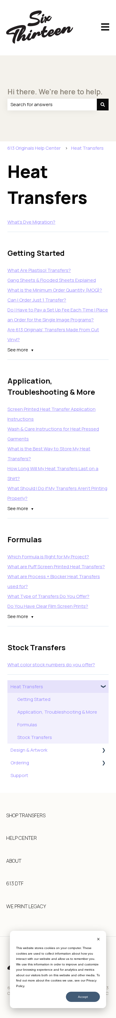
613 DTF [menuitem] (15, 883)
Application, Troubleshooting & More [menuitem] (57, 712)
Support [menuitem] (19, 775)
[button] (104, 687)
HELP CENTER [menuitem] (21, 838)
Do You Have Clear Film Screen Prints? (47, 606)
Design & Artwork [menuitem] (29, 750)
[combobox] (52, 104)
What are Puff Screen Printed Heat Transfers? (56, 566)
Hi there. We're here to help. (55, 92)
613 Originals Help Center (34, 148)
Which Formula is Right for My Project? (48, 556)
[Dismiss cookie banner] (98, 940)
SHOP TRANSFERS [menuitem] (25, 815)
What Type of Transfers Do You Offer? (48, 596)
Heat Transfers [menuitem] (27, 686)
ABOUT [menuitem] (13, 860)
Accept (83, 997)
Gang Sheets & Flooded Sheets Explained (51, 280)
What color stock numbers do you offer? (51, 664)
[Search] (103, 104)
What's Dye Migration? (31, 222)
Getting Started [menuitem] (33, 699)
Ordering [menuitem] (20, 762)
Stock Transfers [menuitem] (34, 737)
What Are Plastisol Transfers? (39, 270)
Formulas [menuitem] (27, 724)
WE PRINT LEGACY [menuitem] (26, 906)
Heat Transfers (87, 148)
